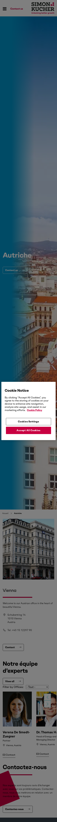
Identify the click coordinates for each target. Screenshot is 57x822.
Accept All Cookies (28, 430)
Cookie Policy (34, 410)
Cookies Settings (28, 421)
